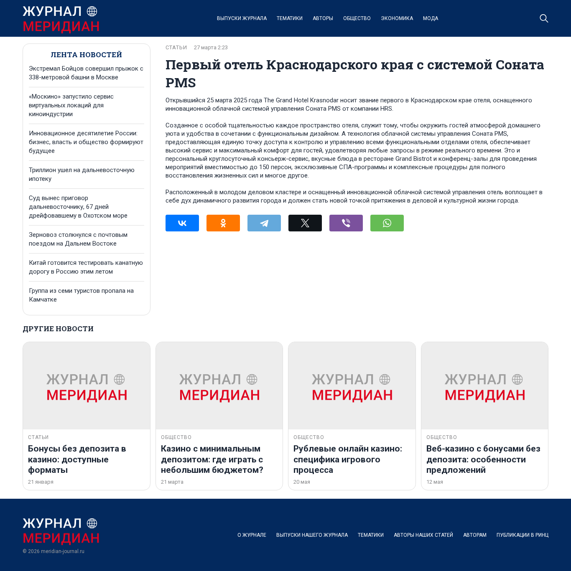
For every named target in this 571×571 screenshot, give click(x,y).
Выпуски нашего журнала (312, 535)
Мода (430, 18)
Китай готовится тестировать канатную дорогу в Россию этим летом (86, 267)
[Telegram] (264, 223)
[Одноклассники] (223, 223)
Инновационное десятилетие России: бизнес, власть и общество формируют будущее (86, 142)
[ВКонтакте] (182, 223)
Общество (357, 18)
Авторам (475, 535)
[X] (305, 223)
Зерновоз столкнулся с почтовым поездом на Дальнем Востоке (78, 239)
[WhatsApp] (387, 223)
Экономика (397, 18)
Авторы (323, 18)
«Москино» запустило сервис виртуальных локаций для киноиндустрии (71, 105)
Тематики (290, 18)
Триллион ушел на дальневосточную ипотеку (82, 174)
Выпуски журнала (242, 18)
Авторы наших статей (423, 535)
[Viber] (346, 223)
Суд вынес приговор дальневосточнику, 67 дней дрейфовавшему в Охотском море (78, 206)
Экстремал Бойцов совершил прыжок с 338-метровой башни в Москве (86, 73)
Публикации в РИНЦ (522, 535)
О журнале (251, 535)
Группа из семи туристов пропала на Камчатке (81, 295)
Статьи (176, 47)
